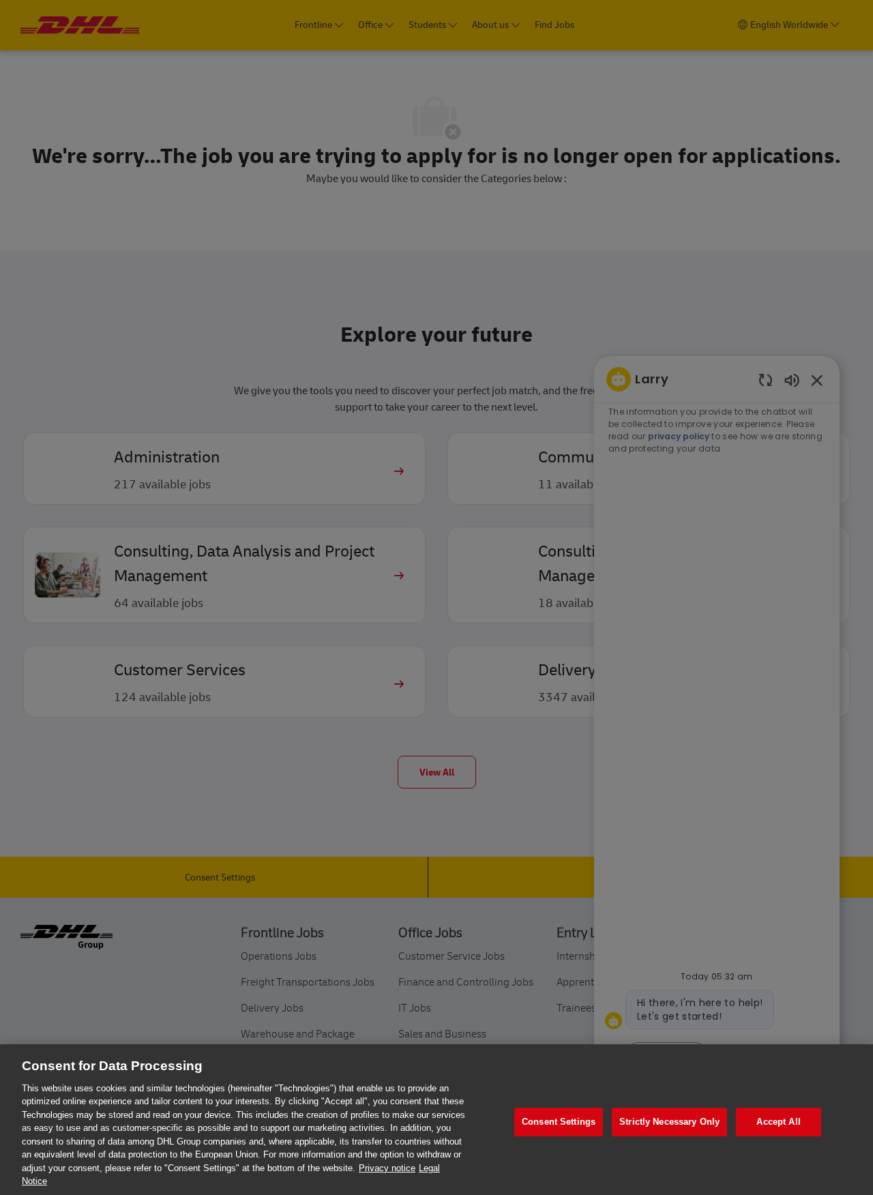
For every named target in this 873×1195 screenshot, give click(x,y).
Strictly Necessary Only (669, 1122)
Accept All (778, 1122)
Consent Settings (558, 1122)
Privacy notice (387, 1168)
